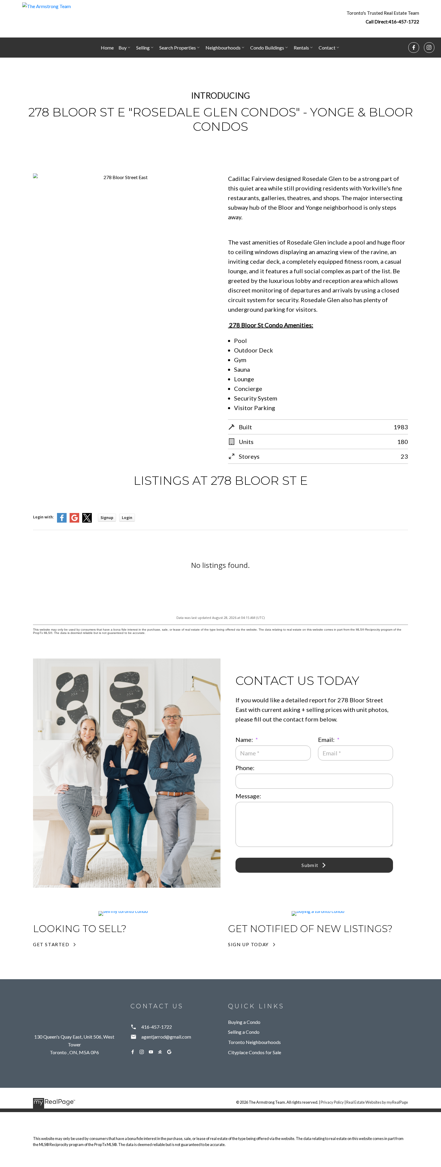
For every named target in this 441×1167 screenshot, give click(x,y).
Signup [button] (106, 517)
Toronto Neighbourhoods (254, 1042)
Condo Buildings (267, 47)
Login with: (43, 517)
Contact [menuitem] (327, 47)
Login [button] (127, 517)
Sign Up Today (248, 944)
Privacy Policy (332, 1102)
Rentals (301, 47)
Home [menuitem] (107, 47)
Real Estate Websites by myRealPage (377, 1102)
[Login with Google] (74, 521)
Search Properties (177, 47)
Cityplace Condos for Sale (254, 1052)
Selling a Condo (244, 1032)
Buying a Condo (244, 1022)
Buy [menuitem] (122, 47)
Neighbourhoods (223, 47)
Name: (245, 739)
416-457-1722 (403, 21)
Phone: (245, 767)
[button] (382, 17)
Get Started (51, 944)
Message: (248, 796)
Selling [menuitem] (143, 47)
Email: (327, 739)
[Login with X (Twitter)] (87, 521)
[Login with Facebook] (62, 521)
